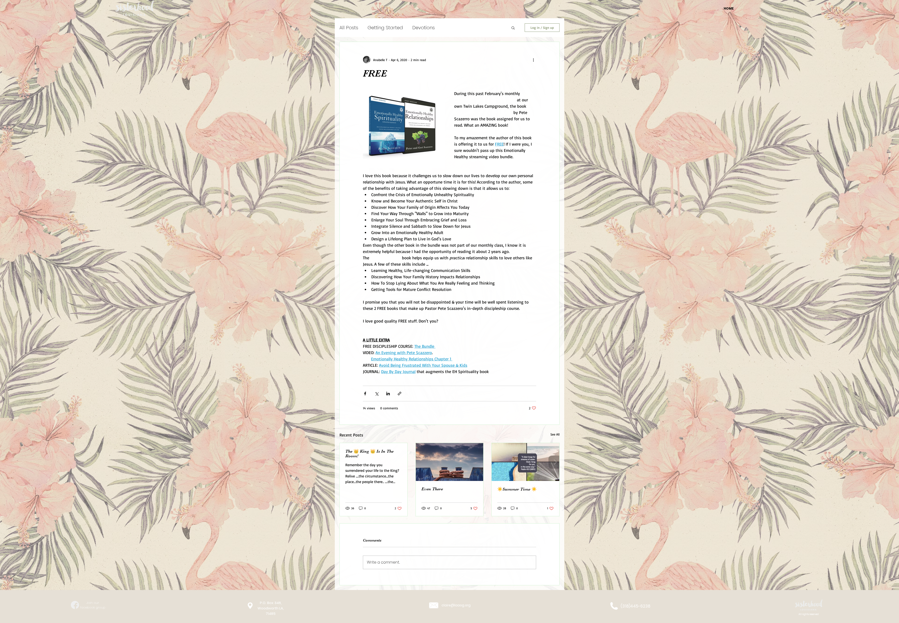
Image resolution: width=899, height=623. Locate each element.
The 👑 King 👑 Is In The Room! (369, 453)
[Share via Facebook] (365, 393)
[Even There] (449, 462)
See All (555, 434)
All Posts (348, 27)
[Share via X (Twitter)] (376, 393)
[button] (513, 27)
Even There (432, 489)
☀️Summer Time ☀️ (517, 489)
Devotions (423, 27)
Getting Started (385, 27)
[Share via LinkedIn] (388, 393)
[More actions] (533, 59)
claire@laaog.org (456, 605)
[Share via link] (399, 393)
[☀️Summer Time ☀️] (525, 462)
